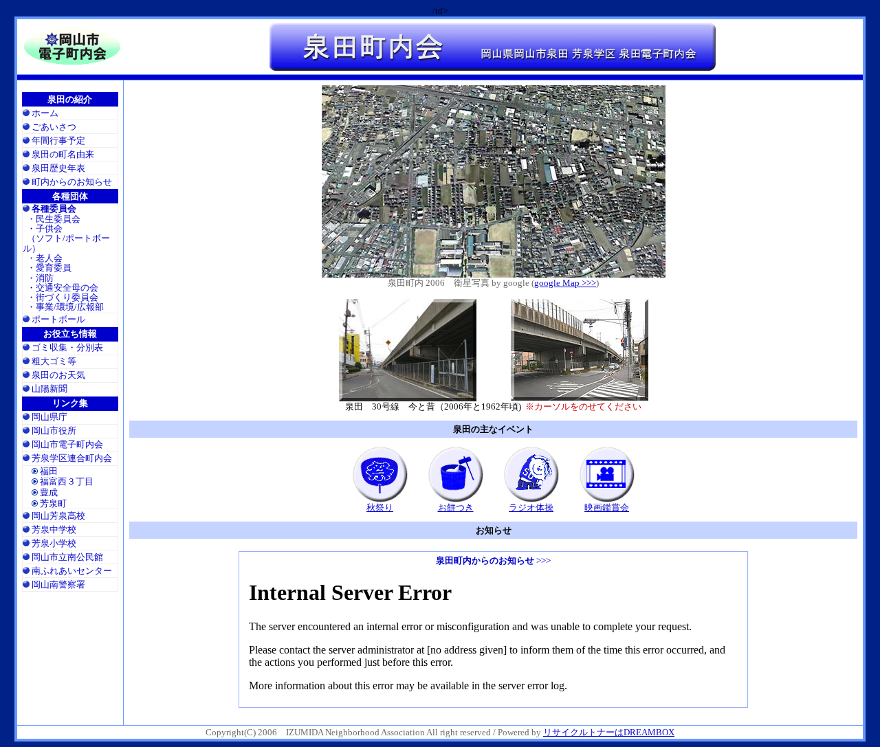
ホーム (45, 113)
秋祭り (379, 507)
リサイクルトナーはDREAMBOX (608, 732)
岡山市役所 (54, 430)
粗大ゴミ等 (54, 361)
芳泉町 (53, 503)
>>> (493, 560)
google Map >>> (565, 283)
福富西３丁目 (67, 481)
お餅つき (456, 507)
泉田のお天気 (58, 375)
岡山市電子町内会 (67, 444)
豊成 (49, 492)
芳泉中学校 (54, 529)
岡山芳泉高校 (58, 516)
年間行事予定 (58, 140)
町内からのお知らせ (72, 182)
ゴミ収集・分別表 (67, 347)
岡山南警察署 (58, 584)
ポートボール (58, 319)
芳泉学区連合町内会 (72, 458)
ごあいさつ (54, 127)
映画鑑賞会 (606, 507)
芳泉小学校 (54, 543)
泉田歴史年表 (58, 168)
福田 (49, 471)
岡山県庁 (49, 417)
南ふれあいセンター (72, 571)
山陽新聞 (49, 388)
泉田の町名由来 (63, 154)
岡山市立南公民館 (67, 557)
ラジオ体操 (531, 507)
